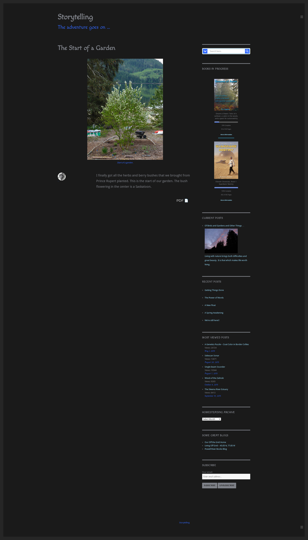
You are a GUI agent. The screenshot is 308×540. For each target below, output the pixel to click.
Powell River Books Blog (216, 449)
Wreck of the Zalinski (214, 378)
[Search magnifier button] (247, 51)
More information (226, 134)
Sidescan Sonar (212, 355)
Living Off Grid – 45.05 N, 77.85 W (220, 445)
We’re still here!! (212, 320)
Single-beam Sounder (215, 367)
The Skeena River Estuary (216, 389)
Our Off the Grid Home (215, 442)
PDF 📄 (182, 200)
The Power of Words (214, 297)
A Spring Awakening (214, 313)
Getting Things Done (214, 290)
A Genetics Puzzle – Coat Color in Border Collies (227, 344)
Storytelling (75, 16)
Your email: (207, 472)
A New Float (210, 305)
